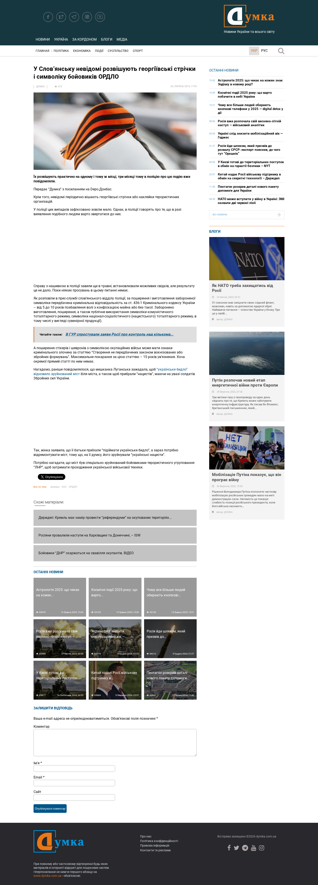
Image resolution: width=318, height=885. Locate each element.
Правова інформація (154, 845)
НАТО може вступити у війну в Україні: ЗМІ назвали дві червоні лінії (251, 201)
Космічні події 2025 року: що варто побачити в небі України (245, 95)
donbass (54, 486)
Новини (43, 39)
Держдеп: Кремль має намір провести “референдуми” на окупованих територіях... (105, 518)
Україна (61, 39)
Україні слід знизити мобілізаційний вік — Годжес (250, 135)
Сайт (37, 792)
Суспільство (118, 51)
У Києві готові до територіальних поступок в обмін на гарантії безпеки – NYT (251, 164)
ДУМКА (40, 86)
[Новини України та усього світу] (249, 25)
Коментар (42, 726)
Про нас (145, 836)
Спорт (138, 51)
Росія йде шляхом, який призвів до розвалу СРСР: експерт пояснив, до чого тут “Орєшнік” (249, 150)
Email (39, 777)
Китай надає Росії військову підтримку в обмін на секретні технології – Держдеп (249, 176)
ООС (64, 486)
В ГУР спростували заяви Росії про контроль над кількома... (119, 334)
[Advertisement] (115, 250)
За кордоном (84, 39)
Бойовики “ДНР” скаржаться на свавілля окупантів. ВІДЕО (86, 553)
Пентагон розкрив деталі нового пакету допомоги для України (248, 189)
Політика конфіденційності (159, 841)
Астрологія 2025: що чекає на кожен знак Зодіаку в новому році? (250, 82)
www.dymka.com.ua (47, 875)
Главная (42, 51)
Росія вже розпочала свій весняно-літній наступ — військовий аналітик (249, 123)
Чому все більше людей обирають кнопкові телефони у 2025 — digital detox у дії (250, 109)
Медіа (122, 39)
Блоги (106, 39)
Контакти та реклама (155, 850)
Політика (61, 51)
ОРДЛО (73, 486)
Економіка (82, 51)
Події (99, 51)
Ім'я (38, 763)
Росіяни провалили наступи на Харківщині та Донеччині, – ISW (89, 535)
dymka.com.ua (265, 836)
